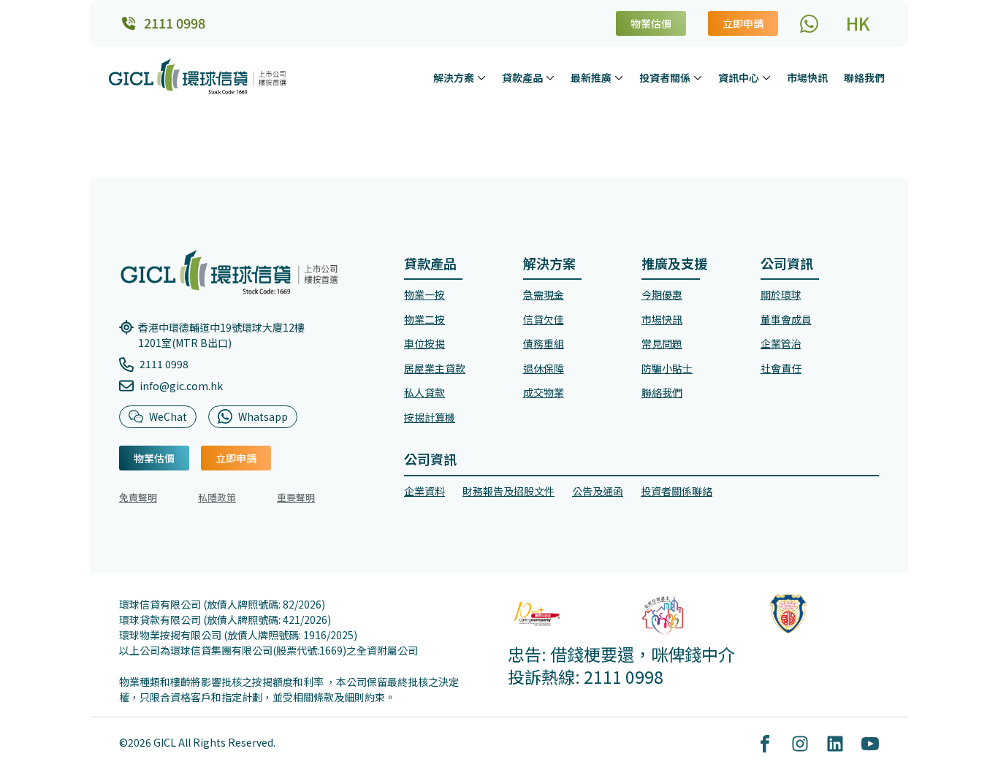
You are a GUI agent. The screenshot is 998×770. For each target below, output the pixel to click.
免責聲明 (138, 497)
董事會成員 (786, 319)
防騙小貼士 (667, 368)
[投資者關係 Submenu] (699, 77)
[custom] (809, 24)
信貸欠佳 (543, 319)
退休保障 (543, 368)
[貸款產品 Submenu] (551, 77)
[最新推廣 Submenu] (620, 77)
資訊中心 (738, 77)
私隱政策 (217, 497)
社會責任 (781, 368)
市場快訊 (807, 77)
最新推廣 (591, 77)
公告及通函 (597, 491)
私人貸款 (424, 392)
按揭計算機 (429, 417)
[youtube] (870, 743)
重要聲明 (296, 497)
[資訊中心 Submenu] (768, 77)
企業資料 (424, 491)
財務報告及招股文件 (508, 491)
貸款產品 (522, 77)
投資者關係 (664, 77)
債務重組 (543, 343)
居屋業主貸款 (434, 368)
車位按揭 (424, 343)
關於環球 (781, 294)
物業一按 (424, 294)
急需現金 (543, 294)
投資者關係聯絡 (676, 491)
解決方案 (453, 77)
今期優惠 (661, 294)
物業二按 (424, 319)
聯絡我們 (864, 77)
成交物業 (543, 392)
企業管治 (781, 343)
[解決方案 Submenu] (483, 77)
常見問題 (661, 343)
